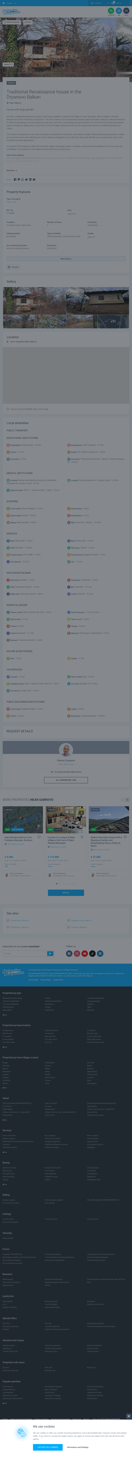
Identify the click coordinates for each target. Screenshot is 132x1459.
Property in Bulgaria (42, 1419)
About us (86, 1419)
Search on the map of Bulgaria (21, 1419)
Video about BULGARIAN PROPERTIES (106, 1419)
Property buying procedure (60, 1419)
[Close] (128, 1416)
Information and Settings (77, 1447)
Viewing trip (76, 1419)
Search (5, 1419)
